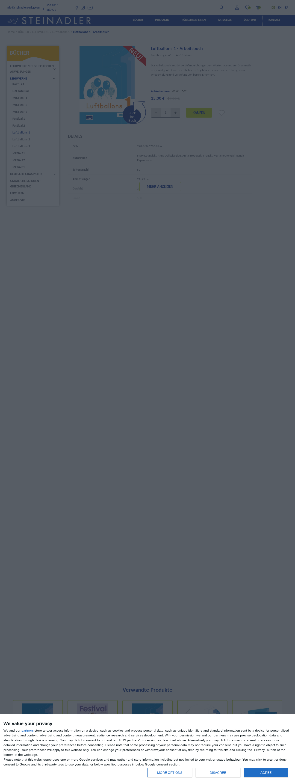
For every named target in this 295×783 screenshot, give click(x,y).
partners (27, 730)
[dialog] (147, 748)
